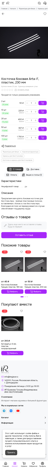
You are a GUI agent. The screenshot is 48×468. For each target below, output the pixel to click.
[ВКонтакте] (11, 411)
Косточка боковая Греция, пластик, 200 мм (36, 286)
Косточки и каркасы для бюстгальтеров (17, 160)
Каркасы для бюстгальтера (13, 156)
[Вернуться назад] (3, 14)
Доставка (35, 169)
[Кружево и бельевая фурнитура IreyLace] (7, 3)
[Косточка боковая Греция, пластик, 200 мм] (36, 264)
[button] (22, 296)
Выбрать (14, 291)
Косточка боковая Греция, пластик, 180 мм (12, 286)
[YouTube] (18, 411)
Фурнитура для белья (27, 9)
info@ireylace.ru (11, 377)
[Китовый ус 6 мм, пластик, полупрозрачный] (12, 323)
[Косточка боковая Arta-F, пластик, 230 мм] (24, 43)
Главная (4, 9)
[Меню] (3, 3)
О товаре (17, 169)
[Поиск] (39, 3)
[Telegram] (4, 411)
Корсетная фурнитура (30, 152)
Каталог (13, 9)
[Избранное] (45, 14)
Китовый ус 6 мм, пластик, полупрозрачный (8, 346)
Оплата (13, 175)
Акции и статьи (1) (34, 175)
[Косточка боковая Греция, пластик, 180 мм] (12, 264)
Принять (11, 452)
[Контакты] (45, 3)
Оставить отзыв (24, 235)
